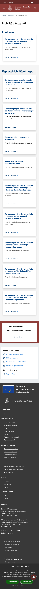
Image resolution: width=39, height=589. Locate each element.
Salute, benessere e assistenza (13, 469)
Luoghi (6, 495)
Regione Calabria (8, 2)
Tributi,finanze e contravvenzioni (14, 466)
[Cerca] (35, 8)
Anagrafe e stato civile (11, 449)
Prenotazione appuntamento (13, 541)
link (19, 578)
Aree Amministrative (10, 425)
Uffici (5, 428)
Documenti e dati (9, 440)
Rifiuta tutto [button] (26, 582)
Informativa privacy (10, 562)
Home (4, 16)
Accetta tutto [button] (12, 582)
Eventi (6, 498)
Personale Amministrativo (12, 437)
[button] (19, 586)
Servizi (10, 16)
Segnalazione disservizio (11, 544)
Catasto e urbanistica (10, 455)
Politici (6, 434)
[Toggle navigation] (4, 8)
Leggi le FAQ (8, 547)
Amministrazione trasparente (13, 559)
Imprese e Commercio (10, 452)
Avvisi (6, 487)
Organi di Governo (9, 422)
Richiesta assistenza (10, 550)
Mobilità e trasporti (10, 458)
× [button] (37, 565)
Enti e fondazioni (9, 431)
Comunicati (7, 484)
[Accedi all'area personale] (32, 2)
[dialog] (19, 576)
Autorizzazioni (8, 472)
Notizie (6, 481)
